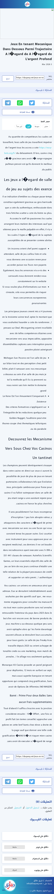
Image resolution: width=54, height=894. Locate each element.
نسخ (8, 78)
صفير (46, 126)
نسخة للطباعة (25, 112)
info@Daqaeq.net (34, 883)
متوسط (37, 126)
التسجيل (17, 807)
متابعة (14, 847)
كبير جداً (19, 126)
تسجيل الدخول (32, 807)
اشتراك (14, 870)
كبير (28, 126)
